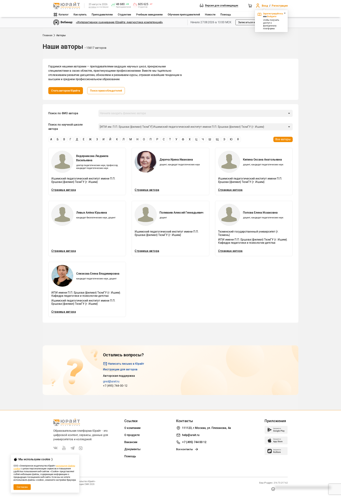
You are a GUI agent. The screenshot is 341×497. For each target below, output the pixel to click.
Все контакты (184, 449)
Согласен (22, 487)
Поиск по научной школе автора (65, 127)
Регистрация (280, 5)
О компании (132, 428)
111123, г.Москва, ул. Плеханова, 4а (206, 428)
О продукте (132, 435)
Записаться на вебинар (252, 22)
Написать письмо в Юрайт (126, 363)
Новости (210, 14)
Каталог (64, 14)
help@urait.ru (190, 435)
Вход (265, 5)
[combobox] (195, 113)
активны (92, 7)
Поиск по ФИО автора (63, 113)
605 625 (143, 4)
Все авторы (283, 139)
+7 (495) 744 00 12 (194, 442)
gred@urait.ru (111, 381)
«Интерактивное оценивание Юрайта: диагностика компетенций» (119, 22)
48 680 (120, 4)
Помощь (225, 14)
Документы (132, 449)
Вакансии (130, 442)
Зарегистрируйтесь (273, 13)
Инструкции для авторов (120, 369)
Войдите (271, 16)
